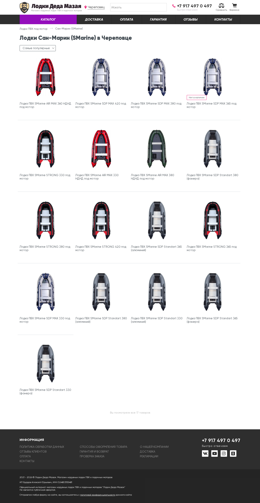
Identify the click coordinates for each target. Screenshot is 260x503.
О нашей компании (154, 447)
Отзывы (190, 19)
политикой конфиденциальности (97, 494)
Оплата (126, 19)
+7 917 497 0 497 (221, 442)
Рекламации (149, 456)
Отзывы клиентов (33, 451)
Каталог (48, 19)
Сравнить (221, 10)
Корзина (234, 10)
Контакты (223, 19)
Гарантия (158, 19)
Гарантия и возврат (94, 451)
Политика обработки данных (42, 447)
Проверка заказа (92, 456)
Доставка (94, 19)
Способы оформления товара (103, 447)
